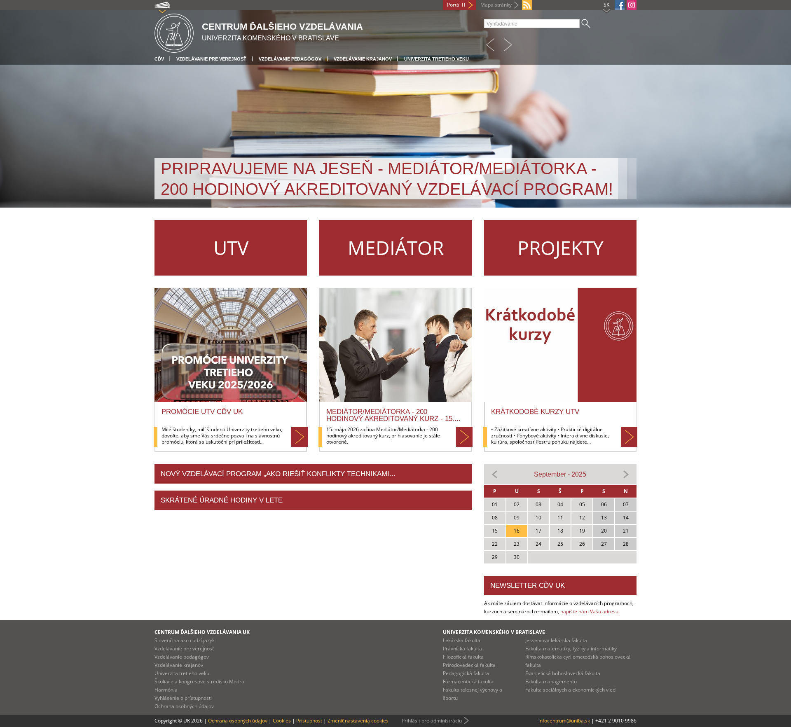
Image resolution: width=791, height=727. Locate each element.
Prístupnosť (309, 720)
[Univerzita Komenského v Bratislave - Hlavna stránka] (174, 31)
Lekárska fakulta (461, 640)
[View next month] (626, 473)
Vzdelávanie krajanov (363, 58)
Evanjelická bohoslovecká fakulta (562, 673)
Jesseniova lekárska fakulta (556, 640)
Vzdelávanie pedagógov (290, 58)
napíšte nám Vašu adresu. (590, 611)
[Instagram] (632, 5)
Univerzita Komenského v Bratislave (494, 632)
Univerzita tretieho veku (436, 58)
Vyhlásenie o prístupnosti (183, 697)
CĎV (159, 58)
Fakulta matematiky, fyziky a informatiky (571, 648)
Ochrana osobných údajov (184, 706)
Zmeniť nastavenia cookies (358, 720)
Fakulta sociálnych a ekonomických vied (570, 689)
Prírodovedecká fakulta (469, 665)
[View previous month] (495, 473)
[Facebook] (620, 5)
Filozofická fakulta (463, 656)
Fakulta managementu (551, 681)
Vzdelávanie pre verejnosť (211, 58)
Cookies (282, 720)
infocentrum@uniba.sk (564, 720)
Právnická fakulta (462, 648)
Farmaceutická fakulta (468, 681)
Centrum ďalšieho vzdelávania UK (202, 632)
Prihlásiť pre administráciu (432, 720)
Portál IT (456, 4)
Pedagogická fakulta (466, 673)
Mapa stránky (496, 4)
